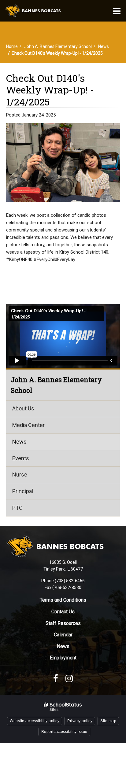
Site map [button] (108, 721)
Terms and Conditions (63, 600)
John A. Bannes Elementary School (58, 46)
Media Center (28, 425)
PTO (17, 507)
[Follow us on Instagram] (69, 678)
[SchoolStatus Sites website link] (63, 706)
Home (12, 46)
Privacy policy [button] (79, 721)
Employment (63, 658)
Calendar (63, 635)
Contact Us (63, 612)
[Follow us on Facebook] (55, 678)
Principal (22, 491)
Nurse (19, 474)
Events (20, 458)
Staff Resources (63, 623)
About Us (23, 408)
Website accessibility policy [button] (34, 721)
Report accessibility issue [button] (64, 732)
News (103, 46)
